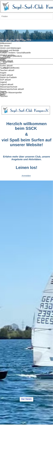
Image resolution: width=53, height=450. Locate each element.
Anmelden (26, 176)
